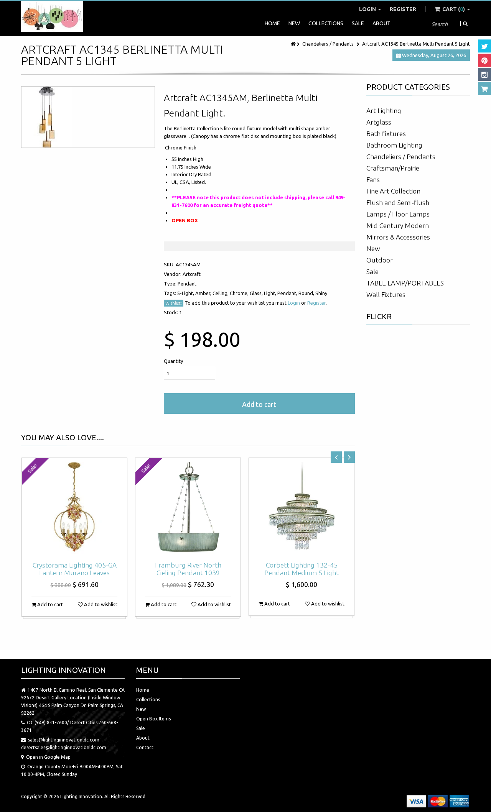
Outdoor (379, 260)
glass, (257, 293)
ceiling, (221, 293)
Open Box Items (153, 718)
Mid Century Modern (397, 225)
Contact (144, 747)
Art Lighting (383, 110)
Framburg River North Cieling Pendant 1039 (188, 568)
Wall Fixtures (385, 294)
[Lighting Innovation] (52, 16)
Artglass (378, 122)
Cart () (453, 9)
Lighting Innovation (81, 796)
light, (270, 293)
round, (306, 293)
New (294, 23)
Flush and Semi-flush (397, 202)
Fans (373, 179)
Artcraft (192, 274)
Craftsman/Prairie (392, 168)
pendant (187, 283)
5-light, (186, 293)
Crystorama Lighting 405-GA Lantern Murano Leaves (75, 568)
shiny (321, 293)
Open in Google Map (48, 757)
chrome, (240, 293)
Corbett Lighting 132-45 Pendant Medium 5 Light (301, 568)
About (381, 23)
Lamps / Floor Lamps (398, 214)
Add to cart (259, 404)
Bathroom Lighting (394, 145)
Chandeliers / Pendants (328, 43)
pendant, (287, 293)
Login (368, 9)
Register (403, 9)
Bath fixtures (386, 133)
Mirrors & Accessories (398, 237)
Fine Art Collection (393, 191)
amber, (204, 293)
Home (272, 23)
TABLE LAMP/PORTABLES (405, 283)
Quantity (173, 361)
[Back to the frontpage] (294, 43)
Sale (358, 23)
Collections (325, 23)
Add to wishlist (100, 604)
